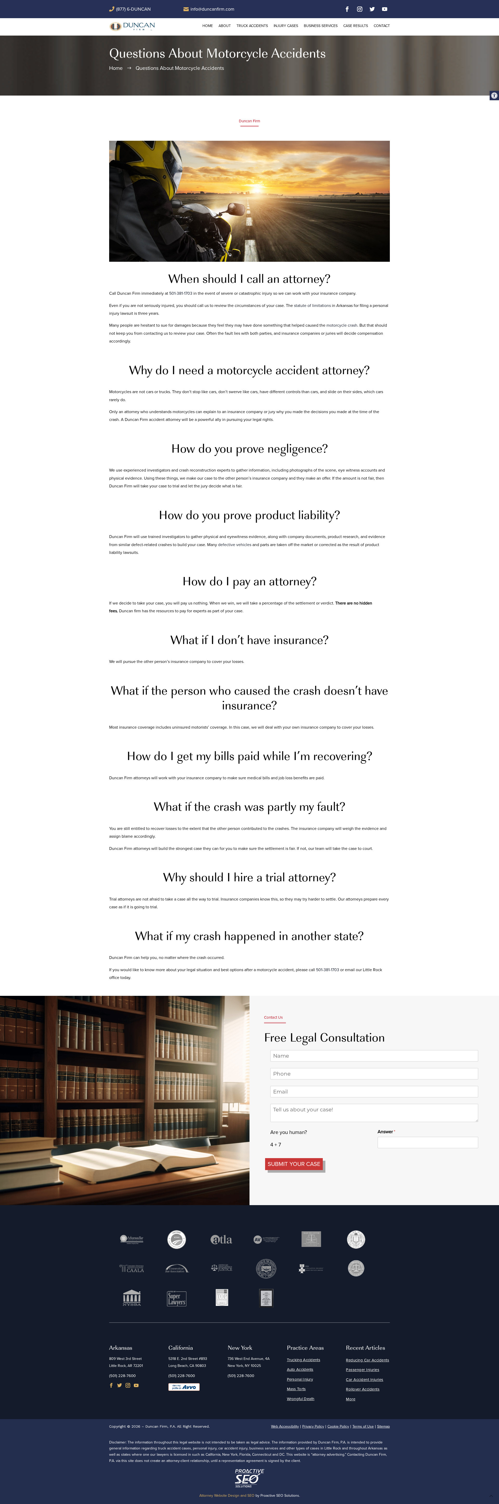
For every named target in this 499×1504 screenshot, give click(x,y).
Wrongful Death (300, 1399)
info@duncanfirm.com (212, 9)
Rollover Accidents (362, 1389)
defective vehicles (234, 545)
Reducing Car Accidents (367, 1360)
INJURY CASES (286, 26)
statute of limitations (312, 305)
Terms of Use (363, 1426)
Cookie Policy (338, 1426)
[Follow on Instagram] (359, 9)
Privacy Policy (313, 1426)
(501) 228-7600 (122, 1376)
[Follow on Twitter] (372, 9)
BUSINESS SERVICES (321, 26)
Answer (395, 1131)
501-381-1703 (180, 293)
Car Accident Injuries (364, 1379)
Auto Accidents (300, 1369)
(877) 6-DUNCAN (133, 9)
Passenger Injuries (362, 1370)
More (350, 1399)
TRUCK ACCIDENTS (252, 26)
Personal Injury (300, 1379)
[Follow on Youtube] (384, 9)
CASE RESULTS (355, 26)
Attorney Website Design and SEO (226, 1495)
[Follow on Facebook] (347, 9)
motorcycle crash (341, 325)
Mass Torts (296, 1389)
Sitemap (383, 1426)
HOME (207, 26)
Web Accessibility (285, 1426)
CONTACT (382, 26)
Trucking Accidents (303, 1360)
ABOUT (225, 26)
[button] (494, 95)
